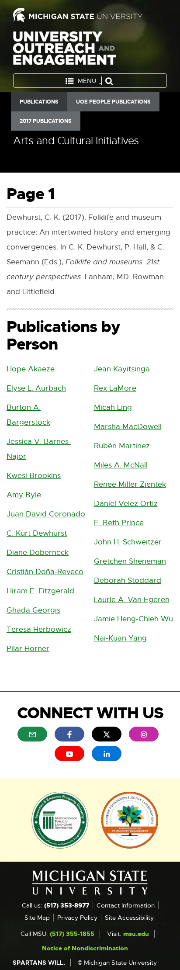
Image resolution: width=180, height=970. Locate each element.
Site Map (37, 918)
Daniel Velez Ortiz (126, 503)
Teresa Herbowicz (39, 629)
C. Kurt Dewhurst (37, 533)
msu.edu (136, 934)
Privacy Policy (77, 918)
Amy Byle (24, 494)
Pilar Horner (28, 648)
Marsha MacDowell (128, 426)
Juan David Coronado (46, 514)
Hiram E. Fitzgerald (40, 591)
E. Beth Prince (119, 522)
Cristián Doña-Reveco (45, 571)
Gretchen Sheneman (130, 561)
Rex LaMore (115, 388)
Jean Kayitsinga (122, 369)
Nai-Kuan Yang (120, 638)
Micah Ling (113, 407)
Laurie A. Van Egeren (132, 599)
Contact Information (126, 905)
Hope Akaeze (31, 369)
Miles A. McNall (121, 465)
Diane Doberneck (38, 552)
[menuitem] (32, 734)
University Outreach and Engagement (64, 50)
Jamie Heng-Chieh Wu (133, 619)
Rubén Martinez (122, 445)
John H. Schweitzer (128, 542)
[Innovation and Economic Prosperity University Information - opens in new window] (60, 819)
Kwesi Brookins (34, 475)
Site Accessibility (129, 918)
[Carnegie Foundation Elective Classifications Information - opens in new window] (129, 819)
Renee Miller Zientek (130, 484)
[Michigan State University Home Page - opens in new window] (90, 15)
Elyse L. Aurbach (36, 388)
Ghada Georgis (33, 610)
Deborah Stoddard (127, 580)
